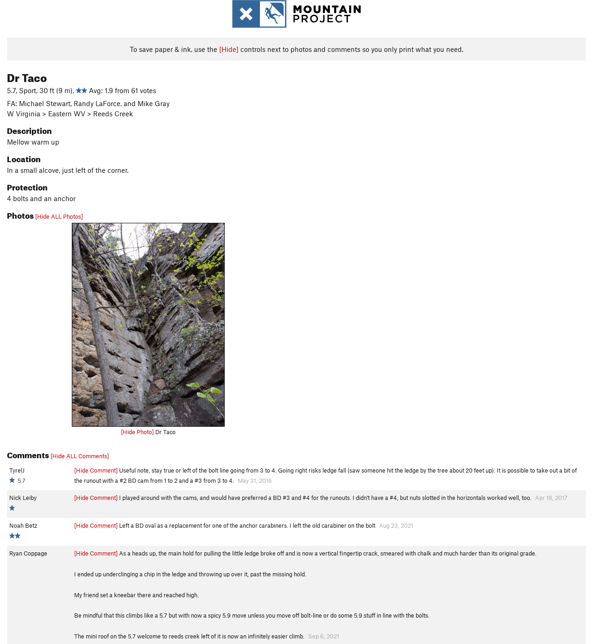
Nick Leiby (23, 497)
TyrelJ (17, 470)
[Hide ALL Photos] (59, 216)
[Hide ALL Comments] (79, 456)
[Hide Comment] (96, 470)
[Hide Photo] (137, 432)
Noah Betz (23, 525)
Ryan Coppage (28, 553)
